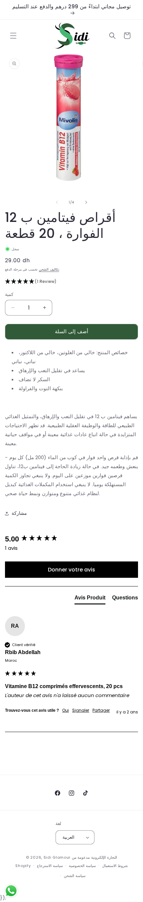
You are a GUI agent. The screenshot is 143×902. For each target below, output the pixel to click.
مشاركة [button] (19, 513)
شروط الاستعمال (115, 865)
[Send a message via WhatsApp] (11, 891)
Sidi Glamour (57, 857)
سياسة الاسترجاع (50, 865)
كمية (9, 294)
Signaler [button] (80, 710)
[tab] (89, 599)
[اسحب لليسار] (57, 202)
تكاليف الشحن (49, 269)
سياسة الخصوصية (82, 865)
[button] (13, 35)
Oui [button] (65, 710)
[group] (71, 539)
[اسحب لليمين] (86, 202)
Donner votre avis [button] (71, 569)
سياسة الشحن (74, 875)
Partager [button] (101, 710)
